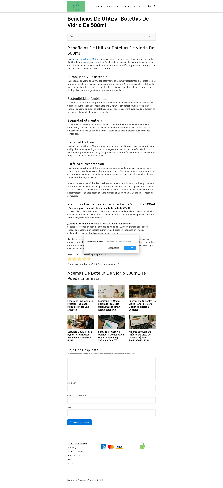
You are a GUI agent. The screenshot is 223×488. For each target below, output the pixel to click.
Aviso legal (73, 447)
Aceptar (129, 247)
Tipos (123, 6)
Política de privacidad (77, 443)
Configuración (113, 247)
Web (69, 407)
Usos (97, 6)
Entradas (71, 463)
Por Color (136, 6)
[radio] (69, 259)
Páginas (71, 459)
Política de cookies (76, 451)
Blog (149, 6)
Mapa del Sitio (74, 455)
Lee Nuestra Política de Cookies (118, 241)
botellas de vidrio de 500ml (84, 59)
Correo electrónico (77, 395)
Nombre (71, 383)
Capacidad (110, 6)
